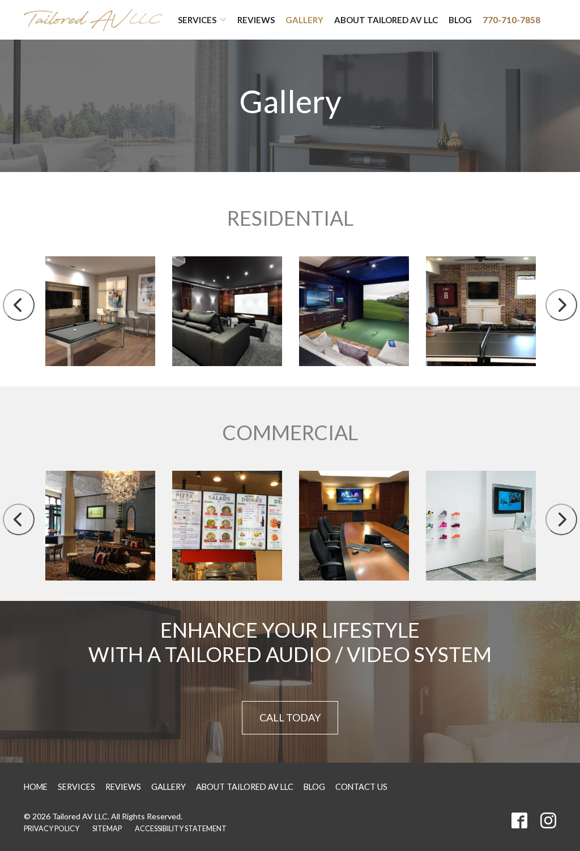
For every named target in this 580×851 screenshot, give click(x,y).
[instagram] (548, 820)
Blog (460, 20)
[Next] (561, 305)
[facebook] (519, 820)
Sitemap (107, 828)
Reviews (256, 20)
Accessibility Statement (181, 828)
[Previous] (19, 305)
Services (197, 20)
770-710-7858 (511, 20)
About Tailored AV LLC (386, 20)
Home (36, 787)
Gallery (304, 20)
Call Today (290, 717)
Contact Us (361, 787)
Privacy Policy (51, 828)
